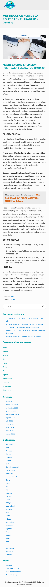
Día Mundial (10, 470)
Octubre (6, 382)
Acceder (9, 565)
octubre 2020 (11, 411)
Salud (8, 532)
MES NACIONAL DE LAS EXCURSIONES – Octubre (24, 324)
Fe (7, 486)
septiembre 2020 (12, 414)
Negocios (9, 525)
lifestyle (8, 503)
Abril (4, 359)
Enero (5, 347)
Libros (8, 499)
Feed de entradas (12, 568)
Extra (8, 480)
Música (8, 519)
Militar (8, 516)
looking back (10, 506)
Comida (9, 457)
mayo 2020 (10, 427)
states (8, 542)
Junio (5, 367)
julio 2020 (9, 421)
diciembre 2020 (12, 405)
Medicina (9, 509)
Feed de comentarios (13, 571)
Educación (9, 473)
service (8, 535)
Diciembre (7, 390)
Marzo (5, 355)
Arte (7, 448)
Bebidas (9, 451)
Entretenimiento (12, 477)
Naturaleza (10, 522)
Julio (4, 371)
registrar (9, 529)
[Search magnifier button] (43, 306)
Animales (9, 444)
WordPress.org (11, 575)
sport (8, 538)
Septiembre (7, 378)
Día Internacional (12, 467)
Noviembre (7, 386)
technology (10, 548)
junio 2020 (10, 424)
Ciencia (8, 454)
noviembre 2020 (12, 408)
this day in (9, 551)
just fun (8, 496)
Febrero (6, 351)
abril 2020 (10, 431)
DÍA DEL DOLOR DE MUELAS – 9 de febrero (22, 327)
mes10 (12, 299)
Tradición (9, 555)
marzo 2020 (10, 434)
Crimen (8, 460)
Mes (12, 296)
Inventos (9, 493)
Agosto (5, 375)
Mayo (5, 363)
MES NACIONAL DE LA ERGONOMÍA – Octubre (23, 336)
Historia (8, 490)
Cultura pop (10, 464)
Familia (8, 483)
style (7, 545)
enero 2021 (10, 401)
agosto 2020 (10, 418)
